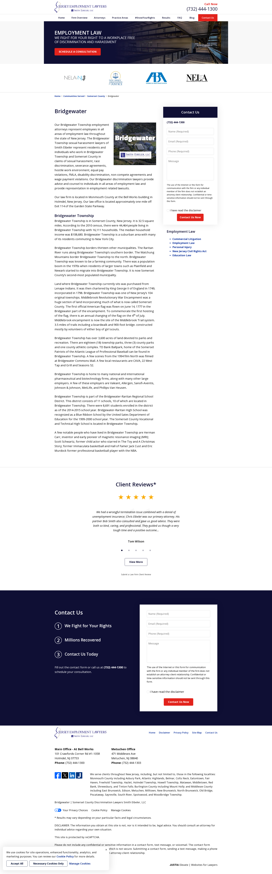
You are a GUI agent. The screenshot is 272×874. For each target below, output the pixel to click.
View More (136, 562)
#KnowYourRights (145, 17)
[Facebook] (58, 775)
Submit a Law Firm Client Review (136, 574)
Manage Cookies (121, 810)
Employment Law (181, 231)
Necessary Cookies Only (48, 863)
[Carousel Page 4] (143, 550)
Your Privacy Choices (75, 810)
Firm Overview (79, 17)
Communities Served (73, 96)
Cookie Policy (99, 810)
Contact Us (208, 17)
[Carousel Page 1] (121, 550)
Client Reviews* (136, 484)
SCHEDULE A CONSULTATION (77, 51)
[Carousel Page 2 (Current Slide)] (128, 550)
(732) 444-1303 (131, 763)
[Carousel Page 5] (150, 550)
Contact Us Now (190, 217)
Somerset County (96, 96)
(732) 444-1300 (202, 9)
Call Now (210, 4)
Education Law (181, 255)
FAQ (180, 17)
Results (166, 17)
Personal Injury (182, 247)
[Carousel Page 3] (136, 550)
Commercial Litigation (186, 239)
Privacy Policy (181, 732)
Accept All (17, 863)
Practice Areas (120, 17)
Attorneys (99, 17)
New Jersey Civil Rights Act (189, 251)
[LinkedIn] (72, 775)
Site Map (197, 732)
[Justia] (79, 775)
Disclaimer (164, 732)
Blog (192, 17)
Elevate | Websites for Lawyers (193, 864)
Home (61, 17)
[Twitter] (65, 775)
